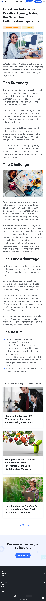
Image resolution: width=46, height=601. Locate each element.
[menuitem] (23, 569)
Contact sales (29, 1)
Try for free (38, 1)
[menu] (23, 580)
